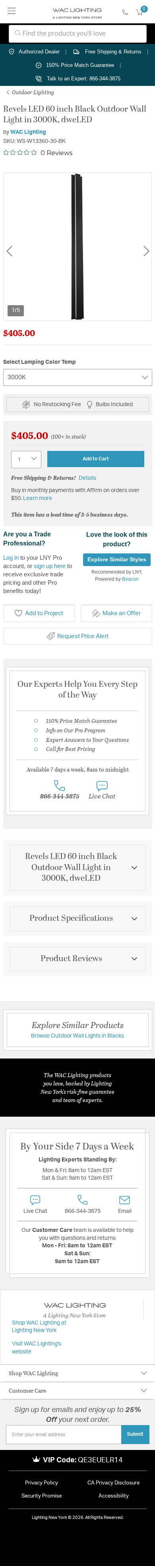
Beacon (130, 579)
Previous (9, 251)
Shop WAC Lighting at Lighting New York (39, 1327)
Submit (135, 1434)
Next (146, 251)
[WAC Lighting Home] (77, 12)
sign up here (50, 566)
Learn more (37, 498)
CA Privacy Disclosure (113, 1483)
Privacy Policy (41, 1483)
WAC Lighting (28, 132)
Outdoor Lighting (32, 92)
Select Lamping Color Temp (39, 362)
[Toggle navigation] (11, 11)
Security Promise (41, 1496)
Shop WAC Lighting (33, 1373)
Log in (11, 557)
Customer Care (27, 1390)
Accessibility (114, 1496)
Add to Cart (96, 458)
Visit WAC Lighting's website (36, 1348)
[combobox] (78, 34)
